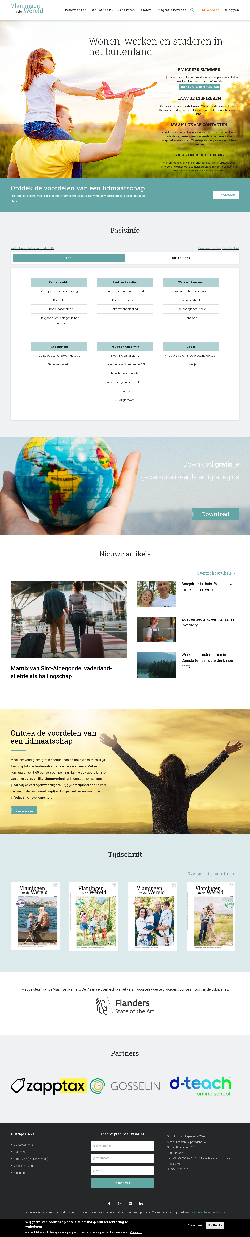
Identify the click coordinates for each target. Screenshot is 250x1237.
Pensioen (191, 318)
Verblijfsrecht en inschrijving (59, 291)
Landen (145, 10)
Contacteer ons (23, 1144)
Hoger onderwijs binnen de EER (125, 364)
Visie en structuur (24, 1166)
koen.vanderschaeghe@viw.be (205, 1212)
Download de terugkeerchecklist (218, 248)
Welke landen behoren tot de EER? (32, 248)
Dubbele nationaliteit (59, 309)
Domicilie (59, 300)
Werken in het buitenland (191, 291)
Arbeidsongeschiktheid (191, 309)
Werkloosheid (191, 300)
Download (198, 464)
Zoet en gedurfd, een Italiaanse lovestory (208, 622)
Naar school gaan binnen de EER (125, 382)
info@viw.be (174, 1164)
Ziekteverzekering (59, 364)
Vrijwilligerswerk (125, 400)
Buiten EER (181, 258)
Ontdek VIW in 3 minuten (199, 87)
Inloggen (231, 10)
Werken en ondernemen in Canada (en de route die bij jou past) (207, 660)
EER (69, 258)
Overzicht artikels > (216, 572)
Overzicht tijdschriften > (211, 873)
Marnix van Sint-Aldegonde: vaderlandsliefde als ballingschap (61, 672)
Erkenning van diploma (125, 355)
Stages (125, 391)
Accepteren (196, 1225)
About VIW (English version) (31, 1159)
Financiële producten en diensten (125, 291)
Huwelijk (191, 364)
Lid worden (210, 10)
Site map (19, 1173)
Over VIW (19, 1152)
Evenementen (74, 10)
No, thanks (215, 1225)
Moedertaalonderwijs (125, 373)
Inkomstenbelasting (125, 309)
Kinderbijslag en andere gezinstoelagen (191, 355)
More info (136, 1232)
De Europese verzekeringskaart (59, 355)
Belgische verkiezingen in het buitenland (59, 320)
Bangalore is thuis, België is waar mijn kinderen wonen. (209, 587)
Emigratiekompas (170, 10)
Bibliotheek (101, 10)
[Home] (34, 8)
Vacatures (126, 10)
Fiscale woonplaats (125, 300)
